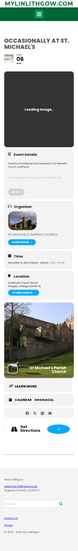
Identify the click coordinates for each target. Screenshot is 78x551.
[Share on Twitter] (34, 412)
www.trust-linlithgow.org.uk (20, 486)
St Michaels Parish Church (32, 234)
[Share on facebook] (27, 412)
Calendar (23, 400)
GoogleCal (44, 400)
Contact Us (11, 518)
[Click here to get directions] (58, 429)
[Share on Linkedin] (42, 412)
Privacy (8, 525)
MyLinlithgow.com (39, 3)
